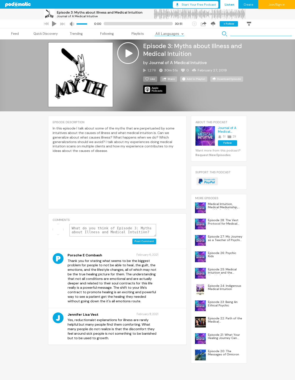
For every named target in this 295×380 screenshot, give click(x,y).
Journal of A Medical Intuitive (77, 16)
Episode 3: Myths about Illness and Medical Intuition (100, 12)
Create (248, 4)
